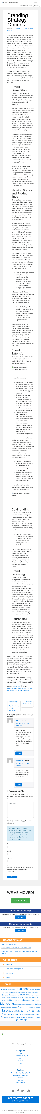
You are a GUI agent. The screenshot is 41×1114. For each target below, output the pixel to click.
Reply (19, 753)
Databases (20, 1080)
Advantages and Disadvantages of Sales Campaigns (14, 706)
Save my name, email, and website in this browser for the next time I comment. (20, 870)
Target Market (18, 1020)
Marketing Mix (18, 1004)
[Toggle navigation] (35, 2)
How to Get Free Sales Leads (20, 1073)
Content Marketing (20, 688)
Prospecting (23, 1007)
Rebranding (26, 690)
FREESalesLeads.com (14, 1110)
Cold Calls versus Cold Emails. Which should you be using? (19, 952)
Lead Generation (26, 1000)
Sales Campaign (22, 1011)
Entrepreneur (26, 997)
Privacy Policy (20, 1112)
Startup (32, 1017)
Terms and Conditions (31, 1110)
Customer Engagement (9, 995)
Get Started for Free (20, 1099)
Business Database (35, 989)
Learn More (20, 917)
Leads (36, 1000)
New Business (36, 1004)
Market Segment (26, 1004)
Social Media (21, 1017)
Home (20, 1053)
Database (31, 995)
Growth (4, 1000)
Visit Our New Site (20, 901)
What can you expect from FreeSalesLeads (16, 948)
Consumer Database (19, 992)
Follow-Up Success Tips (27, 703)
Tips (25, 1020)
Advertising (5, 989)
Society (28, 1017)
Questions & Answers (20, 1075)
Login (20, 1063)
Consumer (11, 992)
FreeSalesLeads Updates (14, 969)
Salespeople (8, 1014)
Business (9, 964)
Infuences (16, 1000)
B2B (14, 989)
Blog (20, 1058)
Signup (20, 1061)
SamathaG (19, 760)
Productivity (14, 1007)
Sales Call (12, 1011)
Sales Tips (19, 1014)
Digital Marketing (11, 997)
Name (10, 844)
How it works (20, 1083)
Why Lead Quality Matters (10, 944)
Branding (10, 688)
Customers (23, 994)
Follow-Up (36, 997)
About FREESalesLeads (20, 1056)
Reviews (20, 1078)
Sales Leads (34, 1011)
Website (10, 858)
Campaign (5, 992)
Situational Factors (29, 1014)
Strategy (38, 1017)
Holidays (10, 1000)
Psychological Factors (34, 1007)
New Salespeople (6, 1007)
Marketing (17, 686)
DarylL (18, 720)
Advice (11, 989)
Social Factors (12, 1017)
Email (9, 851)
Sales (8, 977)
